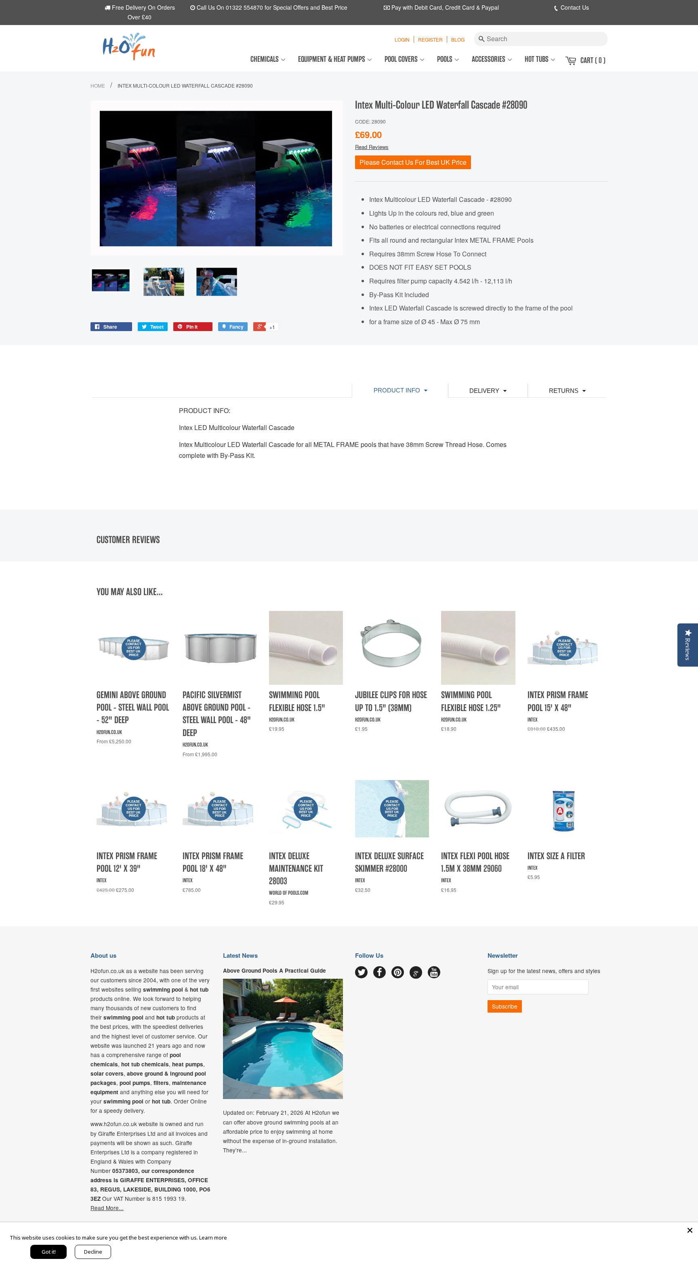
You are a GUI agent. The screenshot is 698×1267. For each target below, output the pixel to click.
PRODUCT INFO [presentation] (397, 390)
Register (430, 39)
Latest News (240, 955)
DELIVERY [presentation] (484, 390)
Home (97, 85)
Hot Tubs (537, 59)
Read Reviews (372, 147)
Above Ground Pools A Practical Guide (274, 970)
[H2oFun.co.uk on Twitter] (361, 972)
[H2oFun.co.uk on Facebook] (379, 972)
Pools (445, 59)
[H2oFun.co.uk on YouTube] (434, 972)
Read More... (107, 1208)
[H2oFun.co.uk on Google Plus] (416, 973)
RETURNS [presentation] (563, 390)
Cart (592, 60)
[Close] (690, 1230)
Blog (458, 39)
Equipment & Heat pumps (332, 59)
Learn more (213, 1237)
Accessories (489, 59)
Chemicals (265, 59)
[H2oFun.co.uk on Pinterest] (398, 972)
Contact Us (574, 7)
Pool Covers (402, 59)
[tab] (400, 390)
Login (402, 39)
